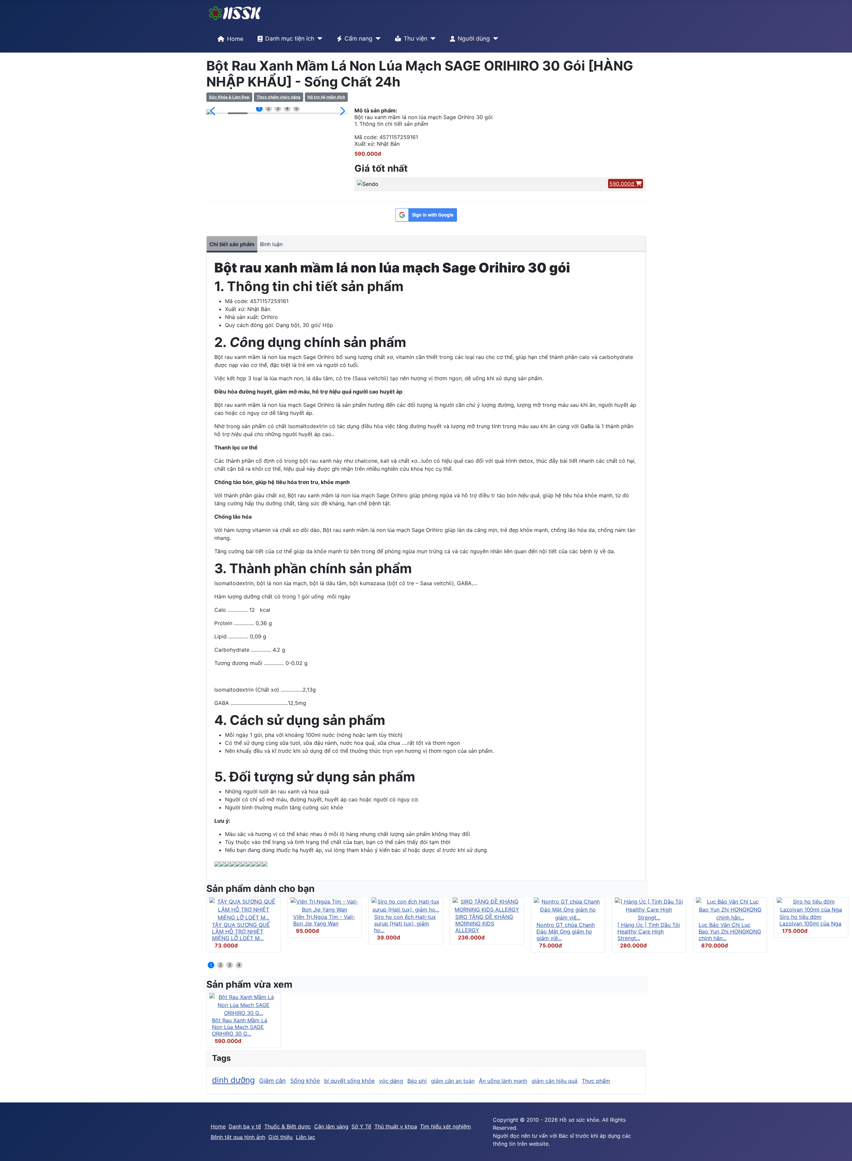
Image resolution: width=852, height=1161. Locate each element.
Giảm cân (272, 1080)
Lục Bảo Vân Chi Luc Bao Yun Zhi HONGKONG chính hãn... (730, 931)
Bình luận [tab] (271, 244)
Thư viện (415, 38)
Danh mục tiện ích (289, 38)
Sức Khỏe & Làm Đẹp (229, 96)
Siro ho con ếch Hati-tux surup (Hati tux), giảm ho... (405, 923)
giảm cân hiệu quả (554, 1081)
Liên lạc (305, 1137)
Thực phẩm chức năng (279, 96)
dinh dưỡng (233, 1080)
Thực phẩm (596, 1081)
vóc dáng (391, 1081)
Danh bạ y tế (245, 1126)
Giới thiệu (280, 1137)
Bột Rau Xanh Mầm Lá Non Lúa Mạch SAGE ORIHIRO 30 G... (239, 1027)
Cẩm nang (358, 38)
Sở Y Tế (361, 1126)
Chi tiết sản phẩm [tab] (232, 244)
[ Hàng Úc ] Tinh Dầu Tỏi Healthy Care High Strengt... (648, 931)
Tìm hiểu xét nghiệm (445, 1126)
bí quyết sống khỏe (349, 1081)
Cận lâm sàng (331, 1126)
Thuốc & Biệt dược (287, 1126)
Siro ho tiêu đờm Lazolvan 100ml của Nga (810, 920)
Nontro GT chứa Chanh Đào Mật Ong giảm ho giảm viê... (565, 931)
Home (235, 38)
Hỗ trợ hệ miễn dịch (326, 96)
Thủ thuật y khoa (395, 1126)
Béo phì (417, 1081)
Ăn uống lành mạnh (503, 1081)
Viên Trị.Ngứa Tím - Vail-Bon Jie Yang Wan (324, 920)
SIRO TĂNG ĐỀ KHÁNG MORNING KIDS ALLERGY (484, 923)
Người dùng (474, 38)
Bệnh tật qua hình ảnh (238, 1137)
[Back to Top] (840, 1149)
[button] (214, 111)
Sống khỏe (305, 1080)
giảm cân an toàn (453, 1081)
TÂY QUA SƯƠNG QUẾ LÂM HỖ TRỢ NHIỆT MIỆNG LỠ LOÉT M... (241, 931)
